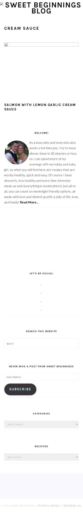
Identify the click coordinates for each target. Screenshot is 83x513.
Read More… (29, 202)
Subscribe (20, 389)
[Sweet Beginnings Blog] (41, 11)
